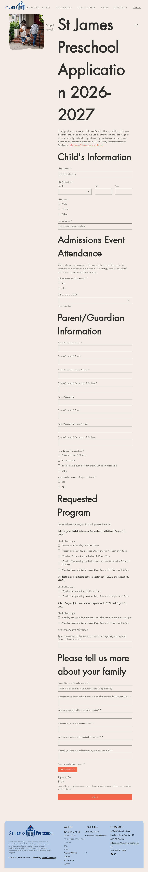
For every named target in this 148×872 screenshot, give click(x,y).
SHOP (67, 856)
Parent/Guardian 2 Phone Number (73, 423)
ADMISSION (70, 835)
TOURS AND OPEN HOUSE (74, 839)
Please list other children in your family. (74, 683)
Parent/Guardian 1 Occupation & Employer (77, 383)
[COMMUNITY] (85, 853)
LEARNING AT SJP (72, 831)
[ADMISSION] (85, 835)
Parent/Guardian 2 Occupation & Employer (76, 437)
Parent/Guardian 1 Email (69, 356)
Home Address (65, 220)
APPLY (66, 849)
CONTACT (69, 860)
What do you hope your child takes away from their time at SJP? (85, 750)
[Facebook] (111, 854)
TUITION (67, 842)
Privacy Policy (93, 831)
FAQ (65, 846)
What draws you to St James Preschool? (75, 723)
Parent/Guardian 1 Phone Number (74, 369)
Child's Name (64, 168)
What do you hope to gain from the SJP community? (80, 737)
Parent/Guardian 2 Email (68, 410)
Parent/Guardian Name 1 (70, 342)
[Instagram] (115, 854)
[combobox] (74, 192)
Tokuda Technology (49, 857)
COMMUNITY (70, 852)
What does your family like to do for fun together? (79, 710)
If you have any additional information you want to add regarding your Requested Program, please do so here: (92, 637)
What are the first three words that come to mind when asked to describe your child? (94, 696)
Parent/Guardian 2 (66, 396)
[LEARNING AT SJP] (85, 832)
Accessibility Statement (96, 835)
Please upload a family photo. (71, 764)
